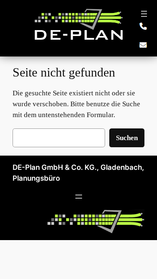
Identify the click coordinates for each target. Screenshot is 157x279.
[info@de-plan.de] (143, 44)
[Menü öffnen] (144, 14)
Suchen (127, 138)
